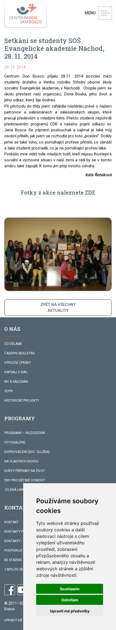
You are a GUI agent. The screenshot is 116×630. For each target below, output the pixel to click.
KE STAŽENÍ (13, 560)
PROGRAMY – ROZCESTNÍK (24, 433)
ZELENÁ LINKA (15, 490)
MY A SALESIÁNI (16, 382)
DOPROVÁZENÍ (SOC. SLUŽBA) (27, 452)
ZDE (89, 192)
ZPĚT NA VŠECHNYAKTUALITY (58, 307)
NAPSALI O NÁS (15, 372)
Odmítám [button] (69, 600)
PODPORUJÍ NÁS (16, 550)
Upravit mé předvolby (23, 620)
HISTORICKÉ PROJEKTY (21, 400)
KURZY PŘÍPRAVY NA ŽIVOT (24, 471)
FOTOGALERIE (14, 442)
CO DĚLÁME (13, 344)
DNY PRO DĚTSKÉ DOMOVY (24, 480)
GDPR (8, 391)
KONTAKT (11, 522)
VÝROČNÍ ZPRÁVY (17, 363)
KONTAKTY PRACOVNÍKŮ (22, 532)
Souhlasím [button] (70, 588)
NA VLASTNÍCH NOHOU (21, 461)
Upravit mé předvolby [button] (70, 611)
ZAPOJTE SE (13, 569)
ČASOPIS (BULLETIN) (19, 353)
